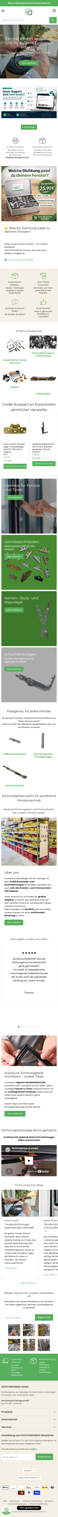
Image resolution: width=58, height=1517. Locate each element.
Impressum (14, 1501)
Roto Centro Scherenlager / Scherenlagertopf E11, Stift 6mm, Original (15, 448)
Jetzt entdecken (29, 61)
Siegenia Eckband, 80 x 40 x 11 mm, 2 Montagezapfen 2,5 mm (43, 447)
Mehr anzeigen (28, 1283)
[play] (29, 1161)
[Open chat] (6, 1510)
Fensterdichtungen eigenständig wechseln (19, 1226)
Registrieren (44, 1317)
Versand (48, 1501)
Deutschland (27, 1477)
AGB (4, 1501)
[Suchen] (53, 20)
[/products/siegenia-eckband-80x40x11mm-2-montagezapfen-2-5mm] (44, 429)
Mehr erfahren (14, 922)
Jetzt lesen (10, 1268)
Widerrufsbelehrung (38, 1504)
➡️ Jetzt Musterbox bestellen (19, 259)
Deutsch (27, 1470)
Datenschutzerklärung (32, 1501)
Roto (6, 454)
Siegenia (36, 452)
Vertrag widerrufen (29, 1508)
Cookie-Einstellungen (17, 1504)
